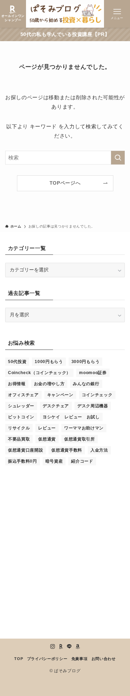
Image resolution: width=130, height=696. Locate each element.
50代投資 (17, 361)
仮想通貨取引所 (79, 439)
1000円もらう (49, 361)
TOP (18, 659)
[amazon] (78, 646)
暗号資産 (54, 461)
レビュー (47, 428)
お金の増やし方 (49, 383)
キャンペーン (60, 394)
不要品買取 (19, 439)
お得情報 (17, 383)
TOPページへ (65, 183)
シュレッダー (21, 405)
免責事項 (79, 659)
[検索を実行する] (118, 158)
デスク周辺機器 (92, 405)
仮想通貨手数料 (66, 450)
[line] (69, 646)
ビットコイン (21, 417)
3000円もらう (85, 361)
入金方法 (99, 450)
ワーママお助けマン (84, 428)
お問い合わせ (104, 659)
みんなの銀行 (86, 383)
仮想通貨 (47, 439)
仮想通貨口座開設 (25, 450)
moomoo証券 (92, 372)
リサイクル (19, 428)
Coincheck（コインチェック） (39, 372)
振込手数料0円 (22, 461)
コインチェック (97, 394)
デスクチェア (56, 405)
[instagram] (53, 646)
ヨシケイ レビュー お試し (71, 417)
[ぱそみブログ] (64, 14)
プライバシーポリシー (47, 659)
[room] (61, 646)
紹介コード (82, 461)
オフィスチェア (23, 394)
